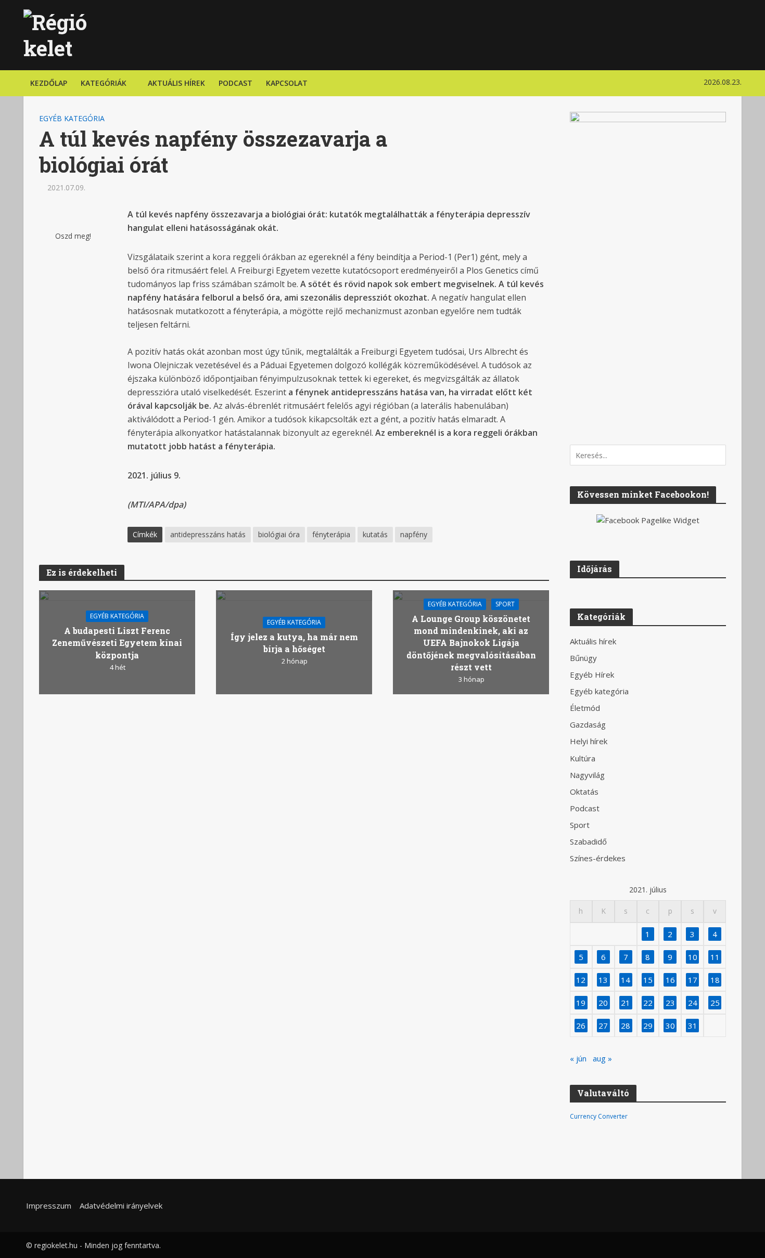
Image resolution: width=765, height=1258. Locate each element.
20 (603, 1002)
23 (670, 1002)
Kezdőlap (48, 83)
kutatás (375, 534)
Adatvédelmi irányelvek (121, 1205)
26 (580, 1025)
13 (603, 980)
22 (648, 1002)
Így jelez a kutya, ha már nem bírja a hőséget (294, 642)
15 (648, 980)
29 (648, 1025)
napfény (413, 534)
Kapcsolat (287, 83)
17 (692, 980)
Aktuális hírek (176, 83)
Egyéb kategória (72, 118)
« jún (578, 1058)
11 (715, 957)
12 (580, 980)
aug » (602, 1058)
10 (692, 957)
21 (625, 1002)
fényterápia (331, 534)
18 (715, 980)
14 (625, 980)
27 (603, 1025)
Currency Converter (599, 1116)
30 (670, 1025)
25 (715, 1002)
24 (692, 1002)
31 (692, 1025)
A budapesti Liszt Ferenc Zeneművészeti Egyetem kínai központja (117, 642)
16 (670, 980)
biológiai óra (279, 534)
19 (580, 1002)
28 (625, 1025)
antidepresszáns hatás (208, 534)
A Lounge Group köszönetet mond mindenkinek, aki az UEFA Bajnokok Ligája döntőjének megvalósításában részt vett (471, 642)
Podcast (235, 83)
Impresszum (48, 1205)
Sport (505, 604)
